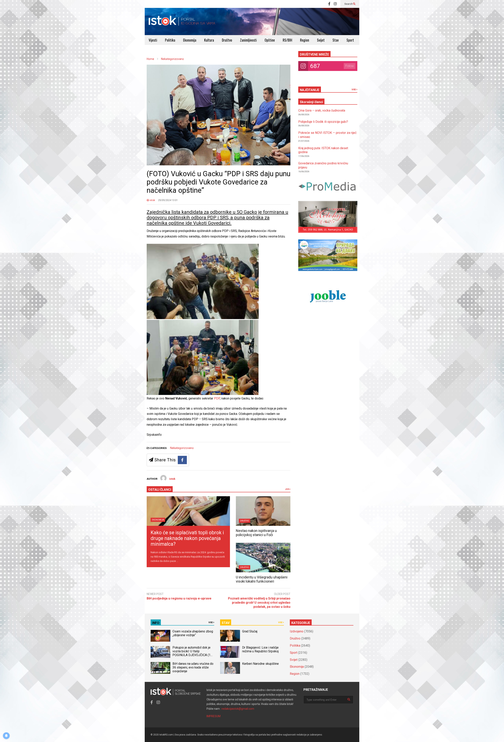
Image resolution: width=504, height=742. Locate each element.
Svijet (321, 40)
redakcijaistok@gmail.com (237, 708)
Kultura (209, 40)
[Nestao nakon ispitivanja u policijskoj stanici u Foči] (263, 511)
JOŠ (287, 489)
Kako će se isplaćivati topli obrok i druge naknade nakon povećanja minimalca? (187, 538)
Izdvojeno (296, 631)
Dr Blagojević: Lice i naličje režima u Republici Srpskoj (260, 649)
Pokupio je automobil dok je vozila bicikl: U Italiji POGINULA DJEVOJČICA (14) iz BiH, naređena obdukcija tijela (192, 655)
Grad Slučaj (249, 631)
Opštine (270, 40)
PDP (217, 398)
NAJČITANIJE (309, 90)
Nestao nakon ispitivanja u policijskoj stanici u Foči (256, 533)
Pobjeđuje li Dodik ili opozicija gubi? (323, 122)
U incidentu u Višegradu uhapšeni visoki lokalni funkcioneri (261, 579)
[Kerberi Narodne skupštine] (230, 668)
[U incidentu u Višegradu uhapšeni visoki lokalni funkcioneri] (263, 557)
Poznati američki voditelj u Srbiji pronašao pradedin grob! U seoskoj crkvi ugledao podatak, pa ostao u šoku (259, 603)
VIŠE (354, 89)
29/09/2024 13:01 (168, 200)
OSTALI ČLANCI (159, 490)
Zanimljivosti (248, 40)
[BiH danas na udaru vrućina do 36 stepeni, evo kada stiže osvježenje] (160, 668)
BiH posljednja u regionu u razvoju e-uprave (179, 598)
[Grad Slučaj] (230, 636)
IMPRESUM (213, 716)
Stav (336, 40)
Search (348, 4)
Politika (170, 40)
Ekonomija (189, 40)
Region (304, 40)
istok (152, 200)
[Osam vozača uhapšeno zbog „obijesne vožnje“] (160, 636)
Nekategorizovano (182, 448)
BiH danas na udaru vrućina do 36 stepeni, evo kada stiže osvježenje (192, 667)
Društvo (227, 40)
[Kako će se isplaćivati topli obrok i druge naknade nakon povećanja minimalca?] (188, 511)
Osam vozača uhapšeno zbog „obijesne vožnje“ (192, 633)
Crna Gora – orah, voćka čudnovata (321, 110)
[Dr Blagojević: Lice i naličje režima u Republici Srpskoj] (230, 652)
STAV (226, 623)
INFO (155, 623)
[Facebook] (329, 4)
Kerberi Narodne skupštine (260, 664)
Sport (350, 40)
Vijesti (153, 40)
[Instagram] (335, 4)
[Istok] (182, 21)
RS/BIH (287, 40)
